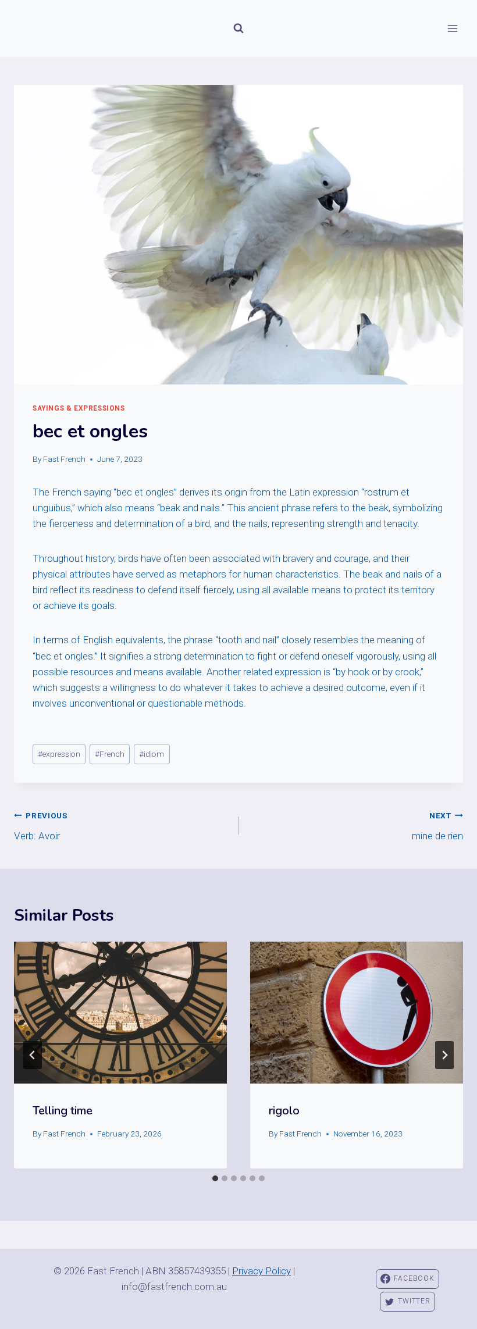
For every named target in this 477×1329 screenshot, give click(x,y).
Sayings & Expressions (79, 408)
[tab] (215, 1178)
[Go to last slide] (32, 1055)
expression (59, 753)
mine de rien (437, 826)
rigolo (284, 1110)
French (109, 753)
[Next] (444, 1055)
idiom (151, 753)
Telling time (62, 1110)
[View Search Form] (238, 28)
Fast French (64, 459)
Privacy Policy (261, 1271)
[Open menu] (452, 28)
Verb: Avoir (40, 826)
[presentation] (120, 1013)
